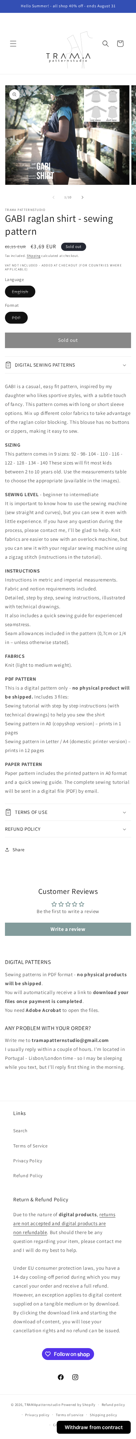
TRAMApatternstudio (42, 1404)
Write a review (68, 929)
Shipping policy (103, 1415)
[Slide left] (53, 197)
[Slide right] (82, 197)
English (23, 293)
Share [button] (19, 850)
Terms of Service (30, 1146)
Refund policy (113, 1404)
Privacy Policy (27, 1161)
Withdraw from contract (94, 1427)
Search (20, 1131)
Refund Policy (28, 1176)
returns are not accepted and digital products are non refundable (64, 1223)
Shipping (34, 256)
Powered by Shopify (78, 1404)
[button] (13, 43)
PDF (20, 319)
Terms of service (70, 1415)
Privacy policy (37, 1415)
